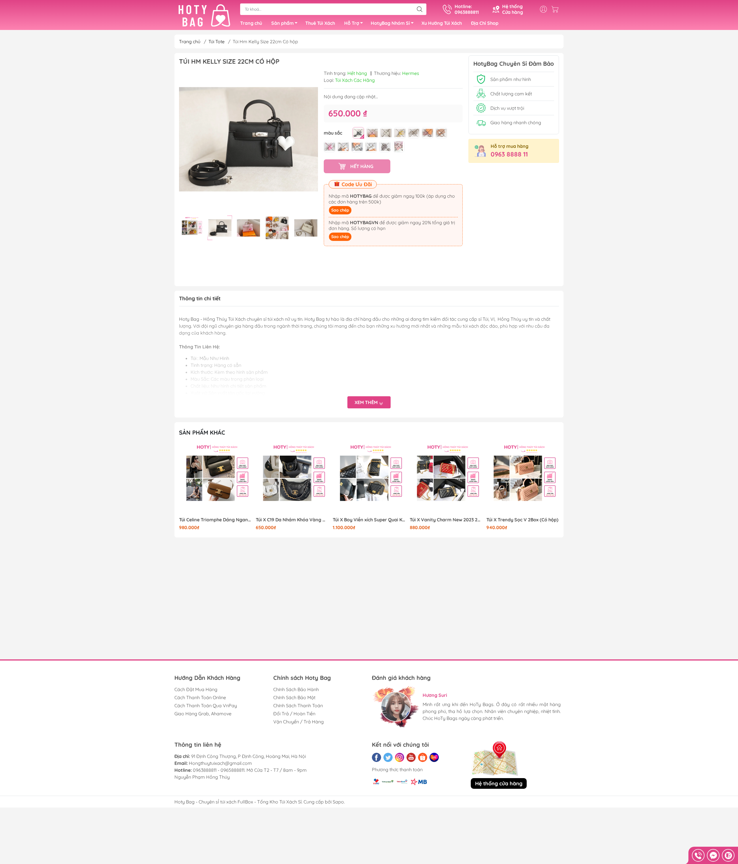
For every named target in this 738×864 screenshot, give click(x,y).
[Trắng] (386, 133)
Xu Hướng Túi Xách (441, 23)
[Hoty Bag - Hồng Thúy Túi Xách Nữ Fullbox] (204, 15)
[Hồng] (372, 133)
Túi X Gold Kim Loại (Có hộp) (517, 519)
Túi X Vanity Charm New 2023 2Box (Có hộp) (369, 519)
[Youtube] (411, 757)
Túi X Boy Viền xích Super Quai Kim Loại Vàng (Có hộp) (292, 519)
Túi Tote (216, 41)
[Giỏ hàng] (556, 9)
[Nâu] (441, 133)
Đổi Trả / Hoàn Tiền (294, 713)
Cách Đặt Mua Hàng (195, 689)
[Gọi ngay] (698, 855)
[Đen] (358, 133)
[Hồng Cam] (398, 146)
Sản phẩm (282, 23)
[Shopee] (422, 757)
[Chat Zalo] (728, 855)
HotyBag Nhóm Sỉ (390, 23)
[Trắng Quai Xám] (371, 146)
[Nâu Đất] (385, 146)
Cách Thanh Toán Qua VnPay (205, 705)
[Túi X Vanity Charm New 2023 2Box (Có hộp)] (369, 479)
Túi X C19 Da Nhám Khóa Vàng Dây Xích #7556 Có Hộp (215, 519)
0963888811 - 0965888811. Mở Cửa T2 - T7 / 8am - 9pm (250, 770)
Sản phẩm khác (202, 432)
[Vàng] (400, 133)
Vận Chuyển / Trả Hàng (298, 722)
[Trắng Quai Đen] (357, 146)
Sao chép (340, 210)
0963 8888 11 (509, 154)
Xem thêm (367, 402)
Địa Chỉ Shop (484, 23)
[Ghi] (413, 133)
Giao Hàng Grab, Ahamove (202, 713)
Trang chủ (251, 23)
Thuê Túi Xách (320, 23)
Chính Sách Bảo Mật (294, 697)
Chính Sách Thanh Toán (298, 705)
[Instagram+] (399, 757)
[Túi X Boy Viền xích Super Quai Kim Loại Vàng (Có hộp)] (292, 479)
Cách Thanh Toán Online (200, 697)
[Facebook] (376, 757)
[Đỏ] (427, 133)
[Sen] (329, 146)
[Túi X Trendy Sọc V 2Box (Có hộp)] (446, 479)
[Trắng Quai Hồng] (343, 146)
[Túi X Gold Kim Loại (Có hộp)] (522, 479)
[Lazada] (434, 757)
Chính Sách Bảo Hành (296, 689)
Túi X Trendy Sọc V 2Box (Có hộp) (446, 519)
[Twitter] (388, 757)
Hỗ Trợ (351, 23)
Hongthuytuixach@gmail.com (220, 763)
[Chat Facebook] (713, 855)
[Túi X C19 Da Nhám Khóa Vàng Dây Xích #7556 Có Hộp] (215, 479)
